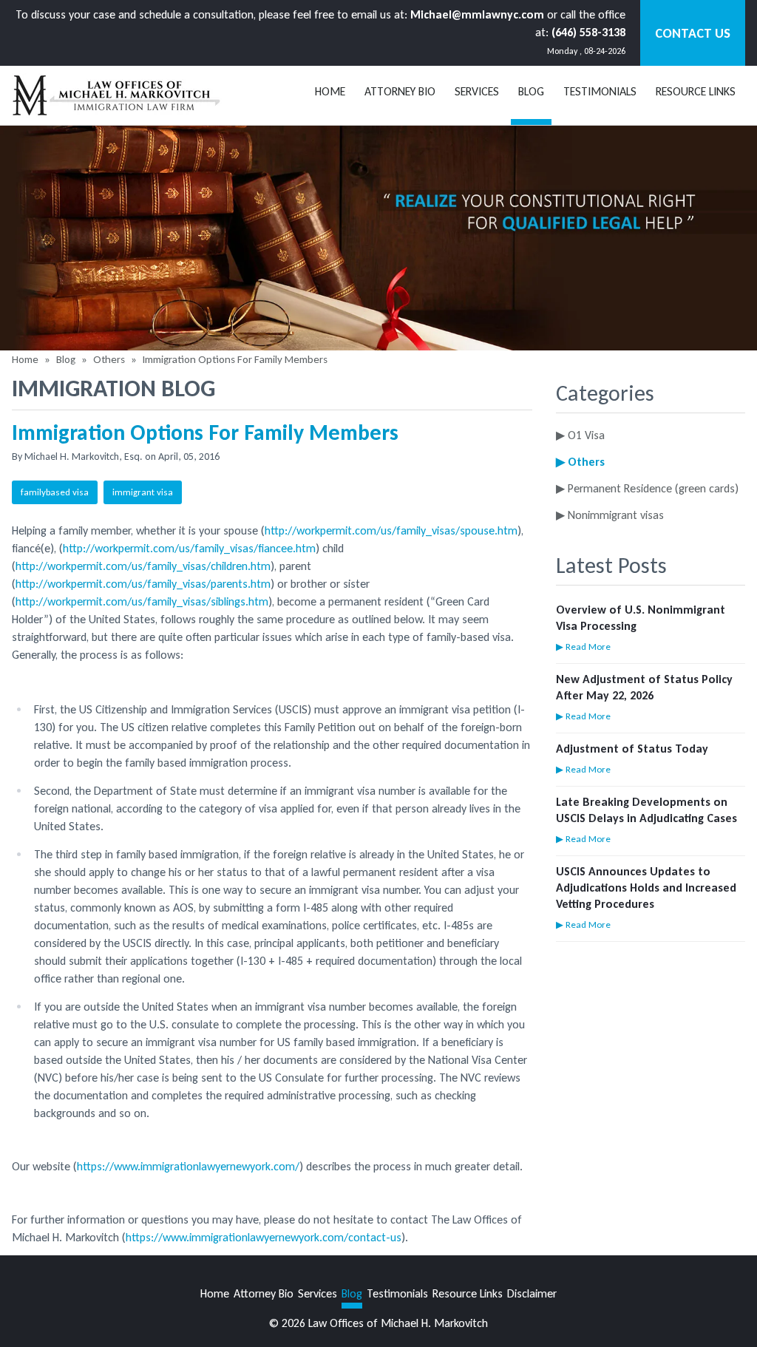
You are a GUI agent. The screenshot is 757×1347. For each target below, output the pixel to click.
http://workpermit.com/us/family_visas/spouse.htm (391, 530)
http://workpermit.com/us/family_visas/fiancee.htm (189, 548)
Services (477, 91)
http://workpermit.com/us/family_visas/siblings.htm (142, 601)
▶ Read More (583, 646)
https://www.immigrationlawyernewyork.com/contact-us (263, 1237)
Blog (65, 359)
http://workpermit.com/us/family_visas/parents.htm (143, 584)
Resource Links (696, 91)
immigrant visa (142, 492)
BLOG (531, 91)
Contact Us (692, 33)
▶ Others (580, 462)
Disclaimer (532, 1293)
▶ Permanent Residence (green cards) (647, 488)
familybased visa (55, 492)
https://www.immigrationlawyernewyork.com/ (188, 1166)
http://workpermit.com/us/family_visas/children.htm (143, 566)
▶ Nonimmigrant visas (610, 515)
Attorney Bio (399, 91)
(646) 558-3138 (588, 32)
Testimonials (600, 91)
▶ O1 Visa (580, 435)
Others (109, 359)
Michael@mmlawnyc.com (477, 14)
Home (330, 91)
